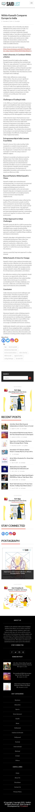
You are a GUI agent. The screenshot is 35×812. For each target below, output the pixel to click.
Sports (17, 709)
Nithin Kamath (7, 355)
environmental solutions (10, 352)
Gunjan (18, 21)
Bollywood (17, 728)
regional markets (18, 355)
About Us (17, 778)
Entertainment (17, 714)
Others (17, 760)
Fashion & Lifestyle (17, 732)
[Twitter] (8, 340)
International (17, 746)
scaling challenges (8, 358)
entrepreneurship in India (10, 350)
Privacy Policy (17, 792)
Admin (26, 445)
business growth (13, 347)
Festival (17, 742)
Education (17, 705)
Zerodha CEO (19, 358)
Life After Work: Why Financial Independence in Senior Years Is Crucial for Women (21, 426)
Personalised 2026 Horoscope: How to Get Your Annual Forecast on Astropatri (21, 433)
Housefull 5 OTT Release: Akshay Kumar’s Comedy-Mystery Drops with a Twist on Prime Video (21, 451)
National (17, 751)
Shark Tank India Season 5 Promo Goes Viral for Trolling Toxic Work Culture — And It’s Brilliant (21, 485)
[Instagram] (12, 340)
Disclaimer (17, 782)
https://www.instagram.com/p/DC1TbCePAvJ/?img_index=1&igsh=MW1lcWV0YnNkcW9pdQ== (17, 50)
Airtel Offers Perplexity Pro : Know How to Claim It (21, 459)
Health (17, 718)
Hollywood (17, 737)
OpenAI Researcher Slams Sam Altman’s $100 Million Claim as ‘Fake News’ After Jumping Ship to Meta (21, 477)
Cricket (17, 756)
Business (17, 700)
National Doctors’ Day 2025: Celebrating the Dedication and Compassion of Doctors (19, 468)
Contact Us (17, 787)
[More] (16, 340)
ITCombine (24, 806)
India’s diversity (23, 352)
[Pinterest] (14, 533)
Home (17, 773)
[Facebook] (4, 340)
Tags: (5, 347)
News (17, 723)
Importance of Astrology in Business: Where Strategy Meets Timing (21, 442)
